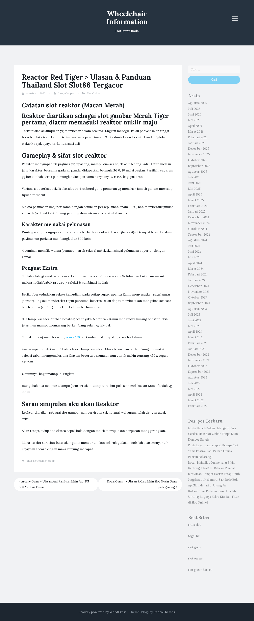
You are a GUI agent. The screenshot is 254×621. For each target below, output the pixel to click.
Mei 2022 (194, 389)
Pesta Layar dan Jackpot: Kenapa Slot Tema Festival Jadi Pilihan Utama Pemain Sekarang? (213, 451)
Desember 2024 (198, 217)
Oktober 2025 (197, 160)
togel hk (193, 536)
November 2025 (199, 154)
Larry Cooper (66, 93)
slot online (195, 558)
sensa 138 (72, 337)
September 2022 (199, 372)
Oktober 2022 (197, 366)
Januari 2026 (196, 143)
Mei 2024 (194, 257)
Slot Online (93, 93)
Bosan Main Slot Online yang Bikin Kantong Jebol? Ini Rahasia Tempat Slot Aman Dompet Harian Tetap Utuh (214, 468)
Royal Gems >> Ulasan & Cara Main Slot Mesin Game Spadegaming (142, 484)
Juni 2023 (194, 320)
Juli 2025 (194, 177)
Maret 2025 (196, 200)
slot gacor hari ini (200, 570)
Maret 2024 (196, 269)
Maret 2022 (196, 400)
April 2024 (195, 263)
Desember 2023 (198, 286)
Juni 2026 (194, 114)
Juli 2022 (194, 383)
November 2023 (198, 292)
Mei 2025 (194, 189)
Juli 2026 (194, 109)
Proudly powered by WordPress (102, 612)
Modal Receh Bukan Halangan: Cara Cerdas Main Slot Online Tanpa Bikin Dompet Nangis (213, 434)
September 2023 (199, 303)
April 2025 (195, 194)
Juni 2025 (194, 183)
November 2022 (199, 360)
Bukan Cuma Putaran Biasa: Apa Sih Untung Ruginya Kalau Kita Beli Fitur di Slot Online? (213, 497)
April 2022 (195, 394)
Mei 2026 (194, 120)
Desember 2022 (198, 354)
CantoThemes (164, 612)
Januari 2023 (196, 349)
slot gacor (195, 547)
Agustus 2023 (197, 309)
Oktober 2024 (197, 229)
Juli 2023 (194, 314)
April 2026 (195, 126)
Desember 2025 (198, 148)
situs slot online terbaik (41, 460)
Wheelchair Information (127, 17)
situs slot (194, 525)
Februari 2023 (197, 343)
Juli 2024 (194, 246)
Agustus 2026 (197, 103)
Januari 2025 (197, 211)
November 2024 (199, 223)
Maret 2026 (196, 131)
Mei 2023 (194, 326)
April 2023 (195, 331)
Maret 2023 (195, 337)
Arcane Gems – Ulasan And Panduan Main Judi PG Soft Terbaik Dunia (54, 484)
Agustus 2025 (197, 171)
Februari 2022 (197, 406)
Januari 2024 (196, 280)
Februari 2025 (198, 206)
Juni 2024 (194, 251)
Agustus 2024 (197, 240)
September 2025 (199, 166)
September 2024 (199, 234)
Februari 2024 (197, 274)
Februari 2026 (197, 137)
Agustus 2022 (197, 377)
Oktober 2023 (197, 297)
